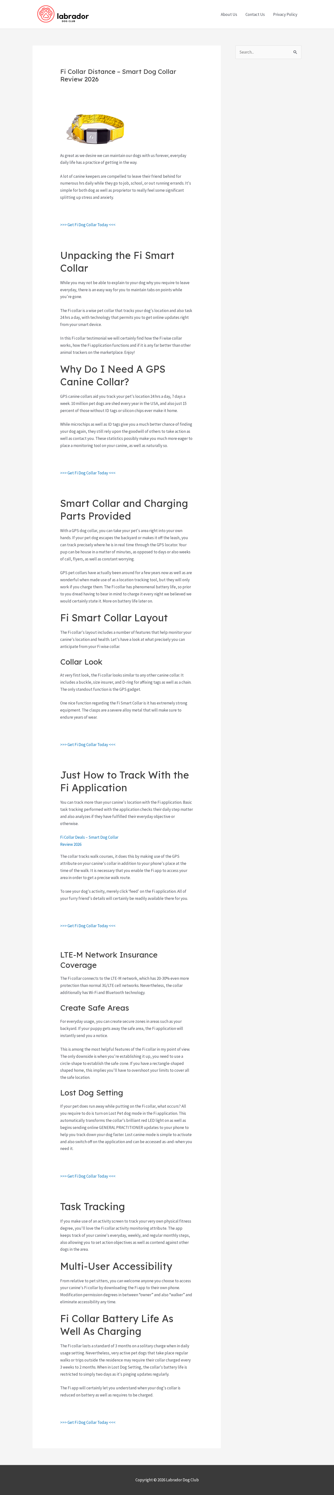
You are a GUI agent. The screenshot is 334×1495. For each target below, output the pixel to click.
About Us (229, 14)
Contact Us (255, 14)
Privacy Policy (285, 14)
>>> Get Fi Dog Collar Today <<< (87, 224)
